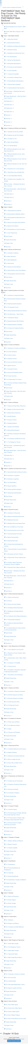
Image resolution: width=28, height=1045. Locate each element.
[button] (1, 1)
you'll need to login (20, 1039)
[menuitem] (1, 3)
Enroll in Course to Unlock (14, 1041)
